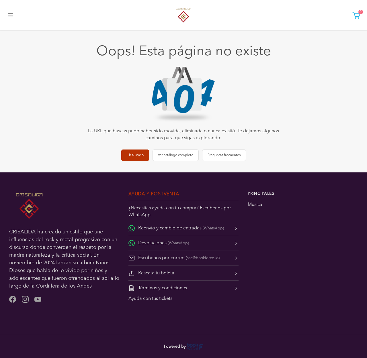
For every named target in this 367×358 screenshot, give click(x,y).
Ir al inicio (136, 155)
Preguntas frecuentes (224, 155)
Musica (255, 204)
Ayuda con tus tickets (150, 298)
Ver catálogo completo (175, 155)
